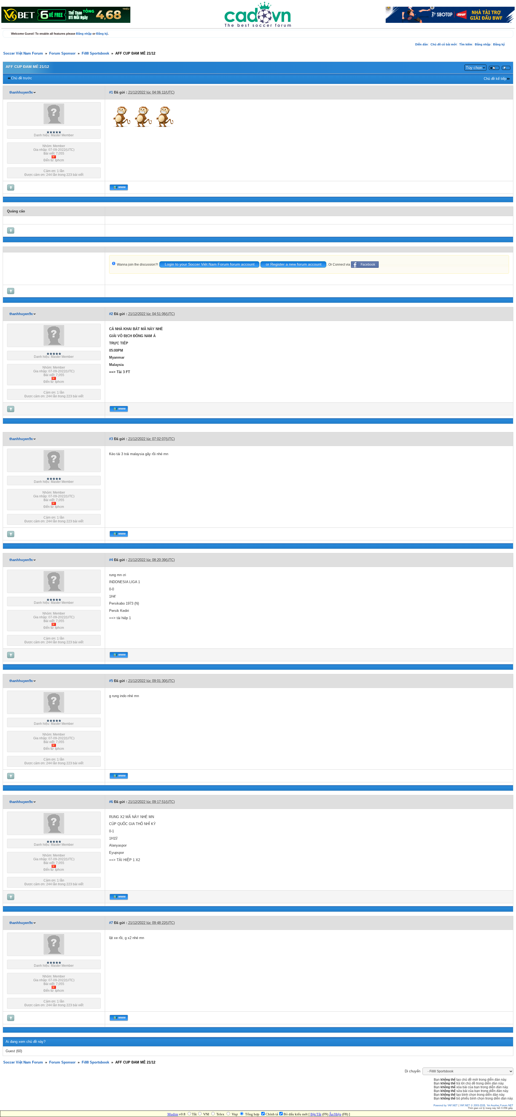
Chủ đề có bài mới (444, 44)
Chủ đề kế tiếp (495, 79)
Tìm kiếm (465, 44)
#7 (111, 923)
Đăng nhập (84, 33)
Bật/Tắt (315, 1114)
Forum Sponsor (62, 53)
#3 (111, 439)
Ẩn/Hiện (335, 1114)
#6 (111, 802)
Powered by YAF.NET (445, 1105)
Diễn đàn (421, 44)
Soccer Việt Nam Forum (23, 53)
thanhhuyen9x (21, 92)
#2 (111, 314)
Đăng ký (102, 33)
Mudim (172, 1114)
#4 (111, 560)
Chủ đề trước (21, 78)
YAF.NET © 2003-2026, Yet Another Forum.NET (486, 1105)
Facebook (368, 264)
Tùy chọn (474, 67)
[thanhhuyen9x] (54, 123)
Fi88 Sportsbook (95, 53)
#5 (111, 681)
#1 (111, 92)
